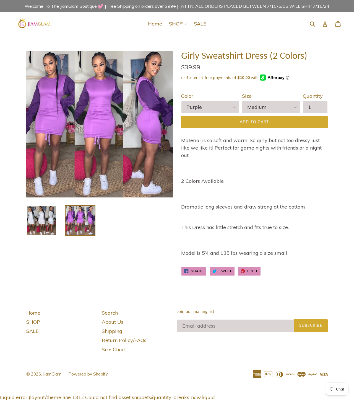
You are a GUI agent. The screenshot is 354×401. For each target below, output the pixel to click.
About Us (112, 322)
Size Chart (114, 349)
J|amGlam (52, 374)
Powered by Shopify (88, 374)
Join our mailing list (195, 311)
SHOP (179, 23)
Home (155, 23)
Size (247, 96)
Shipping (112, 331)
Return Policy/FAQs (124, 340)
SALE (200, 23)
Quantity (313, 96)
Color (187, 96)
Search (110, 313)
